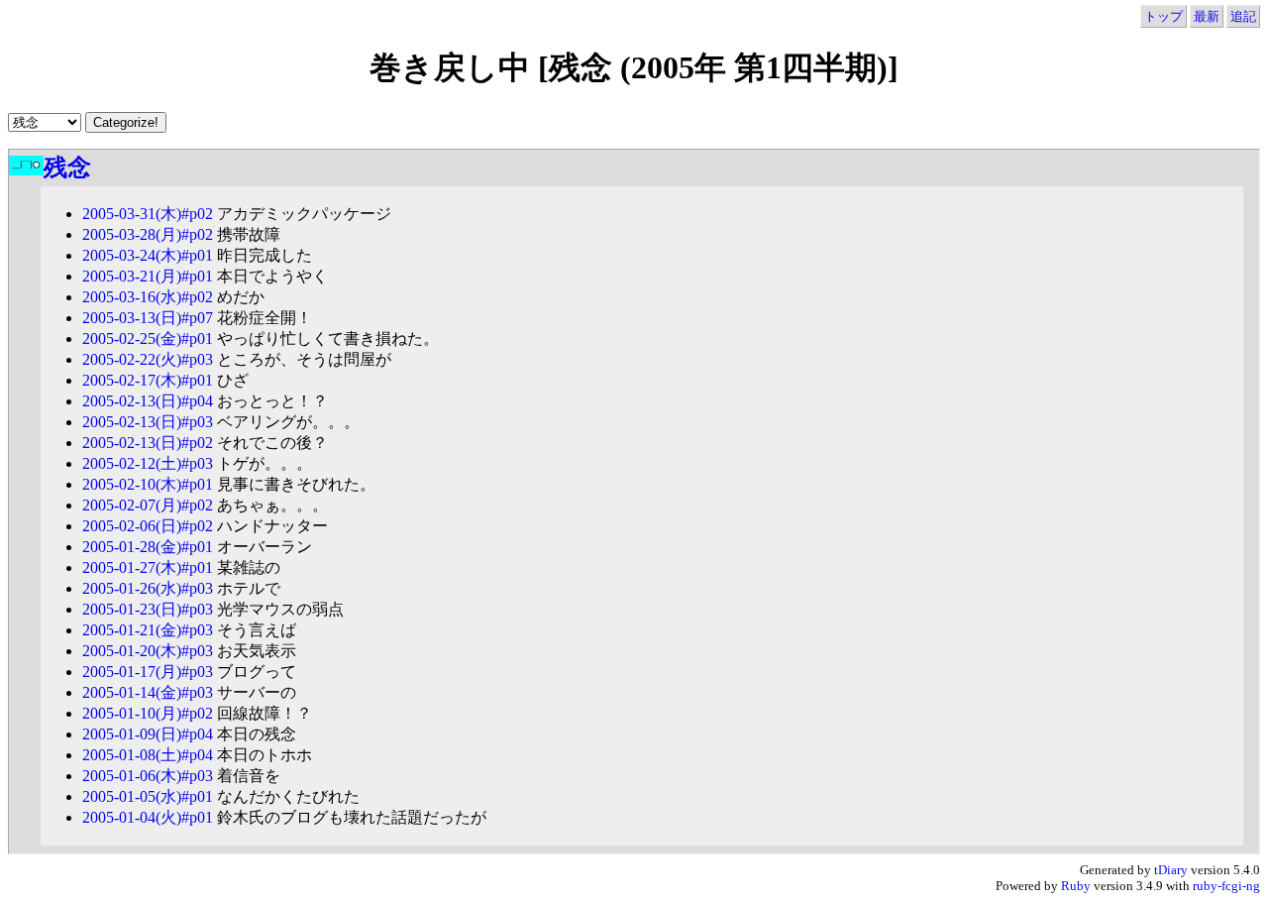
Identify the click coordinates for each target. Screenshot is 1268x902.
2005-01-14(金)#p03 (147, 692)
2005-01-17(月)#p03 (147, 671)
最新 (1206, 16)
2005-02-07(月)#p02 (147, 505)
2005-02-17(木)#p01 (147, 380)
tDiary (1171, 869)
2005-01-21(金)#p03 (147, 629)
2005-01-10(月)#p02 (147, 713)
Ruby (1076, 885)
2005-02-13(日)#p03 (147, 421)
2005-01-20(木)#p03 (147, 650)
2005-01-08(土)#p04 (147, 754)
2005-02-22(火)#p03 (147, 359)
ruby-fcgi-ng (1226, 885)
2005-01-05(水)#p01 (147, 796)
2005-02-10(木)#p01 (147, 484)
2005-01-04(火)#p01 (147, 817)
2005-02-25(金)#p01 (147, 338)
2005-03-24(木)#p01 (147, 255)
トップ (1163, 16)
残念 (67, 167)
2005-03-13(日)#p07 (147, 317)
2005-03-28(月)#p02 (147, 234)
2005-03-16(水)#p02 (147, 296)
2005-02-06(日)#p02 (147, 525)
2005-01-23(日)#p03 (147, 609)
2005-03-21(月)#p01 (147, 276)
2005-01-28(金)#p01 (147, 546)
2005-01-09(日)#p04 (147, 734)
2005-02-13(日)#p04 (147, 401)
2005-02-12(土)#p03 (147, 463)
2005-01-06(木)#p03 (147, 775)
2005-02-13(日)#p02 (147, 442)
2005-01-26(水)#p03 (147, 588)
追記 (1243, 16)
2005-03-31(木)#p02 (147, 213)
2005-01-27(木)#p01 (147, 567)
